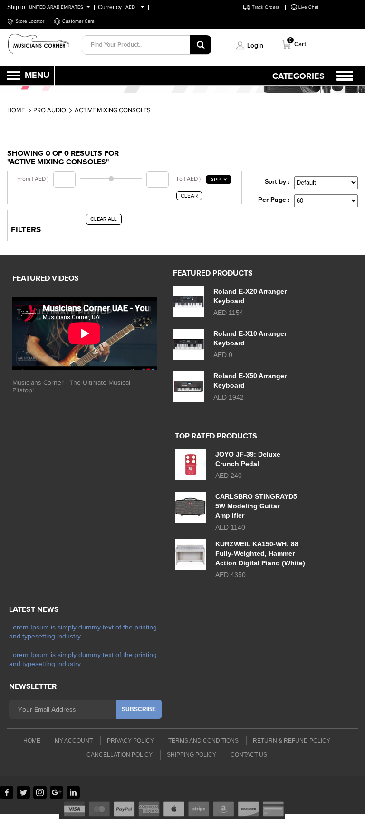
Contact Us (249, 755)
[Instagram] (40, 792)
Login (255, 45)
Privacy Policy (130, 740)
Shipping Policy (191, 755)
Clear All (103, 219)
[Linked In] (73, 792)
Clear (189, 195)
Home (16, 110)
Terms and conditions (203, 740)
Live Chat (308, 7)
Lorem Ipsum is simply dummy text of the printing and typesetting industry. (83, 631)
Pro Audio (49, 110)
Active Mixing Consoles (113, 110)
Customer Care (78, 21)
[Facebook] (6, 792)
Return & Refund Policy (291, 740)
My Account (74, 740)
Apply (218, 179)
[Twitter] (23, 792)
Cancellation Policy (119, 755)
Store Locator (30, 21)
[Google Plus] (56, 792)
